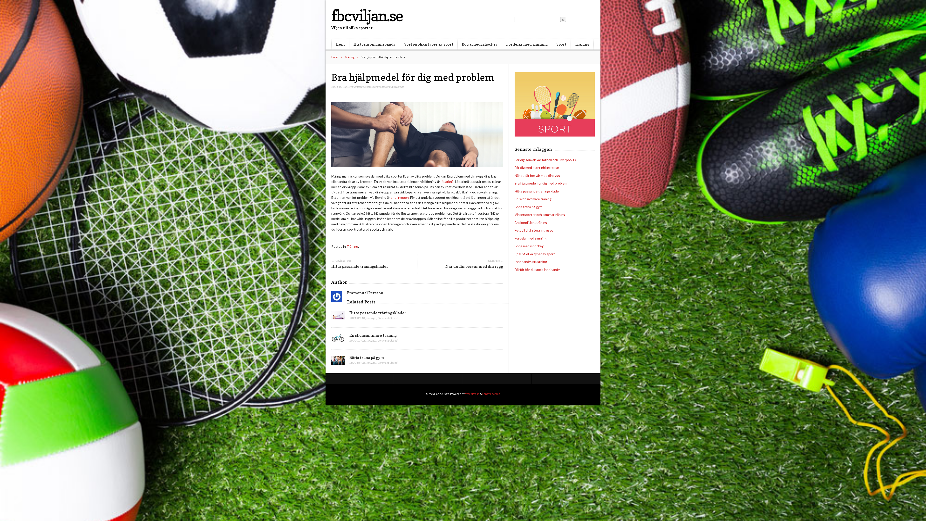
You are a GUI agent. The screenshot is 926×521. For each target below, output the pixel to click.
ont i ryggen (400, 197)
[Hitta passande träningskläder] (338, 317)
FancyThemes (491, 393)
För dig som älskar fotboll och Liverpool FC (546, 160)
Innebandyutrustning (531, 262)
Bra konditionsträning (531, 222)
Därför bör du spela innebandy (537, 269)
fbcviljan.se (367, 15)
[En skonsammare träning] (338, 339)
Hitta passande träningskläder (377, 312)
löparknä (447, 181)
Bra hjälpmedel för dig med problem (541, 183)
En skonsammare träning (373, 335)
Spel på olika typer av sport (428, 44)
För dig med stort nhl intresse (537, 167)
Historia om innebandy (375, 44)
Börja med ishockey (480, 44)
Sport (561, 44)
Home (335, 57)
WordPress (472, 393)
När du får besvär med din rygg (537, 175)
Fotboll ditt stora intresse (534, 230)
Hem (340, 44)
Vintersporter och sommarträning (540, 215)
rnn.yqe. (371, 318)
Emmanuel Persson (359, 87)
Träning (582, 44)
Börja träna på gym (366, 357)
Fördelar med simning (527, 44)
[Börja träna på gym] (338, 362)
